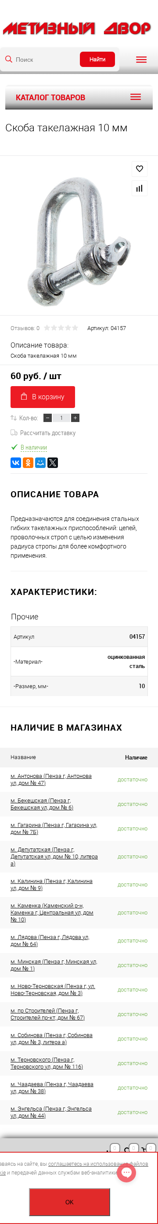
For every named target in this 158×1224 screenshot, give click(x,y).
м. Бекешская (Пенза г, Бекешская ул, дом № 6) (42, 804)
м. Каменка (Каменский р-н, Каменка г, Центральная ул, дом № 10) (52, 912)
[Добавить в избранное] (139, 169)
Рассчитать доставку (47, 432)
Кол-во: (28, 417)
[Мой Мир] (40, 462)
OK (69, 1202)
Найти (97, 59)
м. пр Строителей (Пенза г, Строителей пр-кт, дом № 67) (48, 1014)
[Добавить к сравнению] (139, 188)
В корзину (48, 397)
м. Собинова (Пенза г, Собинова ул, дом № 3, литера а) (52, 1038)
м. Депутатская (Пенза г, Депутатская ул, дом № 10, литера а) (54, 856)
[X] (52, 462)
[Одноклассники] (28, 462)
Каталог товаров (50, 97)
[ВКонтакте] (16, 462)
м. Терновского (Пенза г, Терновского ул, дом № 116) (47, 1063)
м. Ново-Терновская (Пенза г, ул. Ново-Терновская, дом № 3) (53, 989)
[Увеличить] (79, 242)
